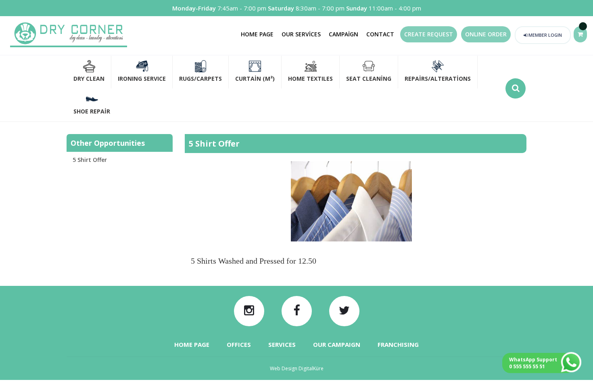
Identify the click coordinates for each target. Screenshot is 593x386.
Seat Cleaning (368, 78)
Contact (380, 34)
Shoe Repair (91, 111)
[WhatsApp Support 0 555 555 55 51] (574, 370)
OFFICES (239, 344)
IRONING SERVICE (142, 78)
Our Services (301, 34)
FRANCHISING (398, 344)
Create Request (428, 34)
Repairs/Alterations (438, 78)
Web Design (297, 368)
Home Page (257, 34)
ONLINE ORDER (486, 34)
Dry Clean (88, 78)
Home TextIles (310, 78)
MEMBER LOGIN (544, 35)
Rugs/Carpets (200, 78)
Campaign (343, 34)
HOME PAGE (191, 344)
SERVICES (282, 344)
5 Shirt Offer (90, 160)
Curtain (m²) (255, 78)
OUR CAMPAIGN (336, 344)
